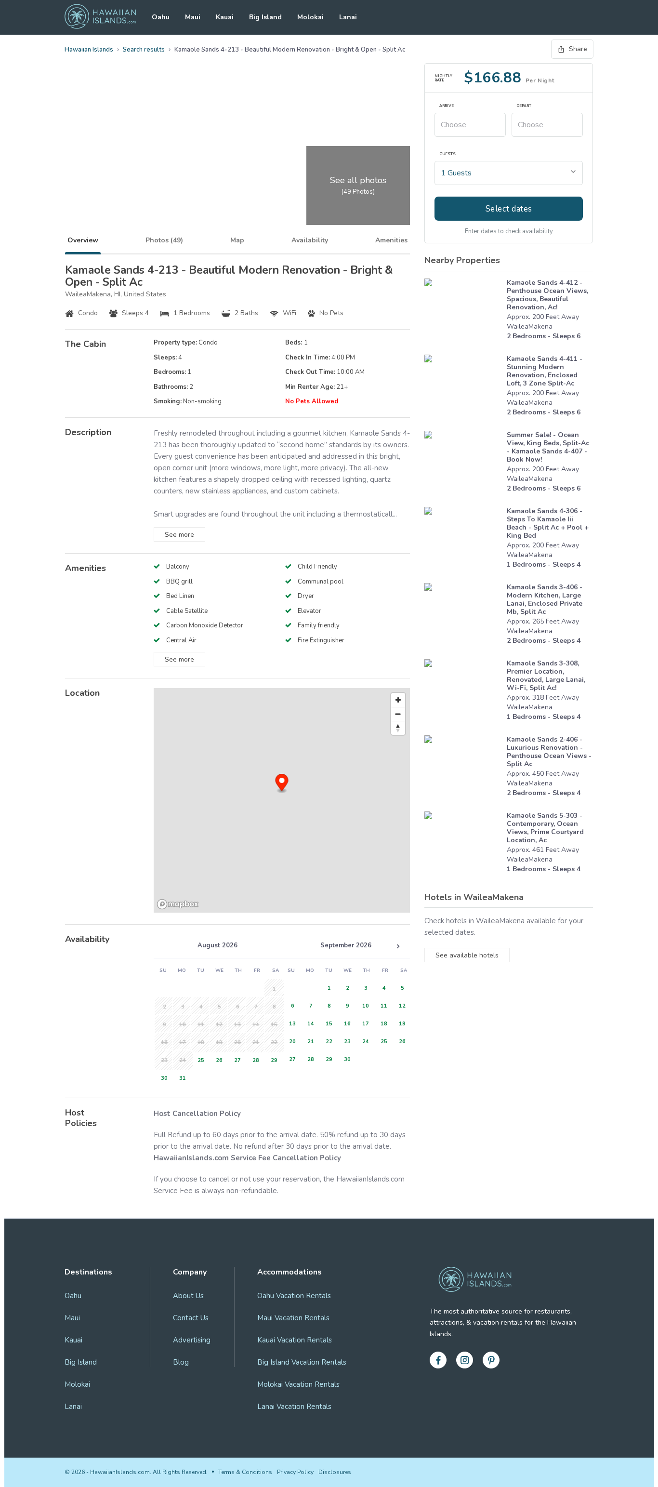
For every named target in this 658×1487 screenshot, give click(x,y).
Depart (523, 106)
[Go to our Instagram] (464, 1360)
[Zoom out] (398, 714)
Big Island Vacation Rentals (301, 1362)
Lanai (348, 17)
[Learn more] (463, 312)
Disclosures (334, 1472)
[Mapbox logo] (178, 904)
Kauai (225, 17)
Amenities (391, 240)
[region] (282, 800)
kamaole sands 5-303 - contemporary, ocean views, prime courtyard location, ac (545, 827)
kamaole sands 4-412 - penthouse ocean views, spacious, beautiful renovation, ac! (547, 295)
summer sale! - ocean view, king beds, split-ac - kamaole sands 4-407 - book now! (548, 447)
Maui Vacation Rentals (293, 1318)
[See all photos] (184, 144)
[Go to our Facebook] (438, 1360)
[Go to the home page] (100, 17)
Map (237, 240)
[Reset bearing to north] (398, 728)
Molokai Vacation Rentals (298, 1384)
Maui (192, 17)
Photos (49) (164, 240)
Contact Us (191, 1318)
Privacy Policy (295, 1472)
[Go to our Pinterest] (491, 1360)
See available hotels (467, 955)
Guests (447, 154)
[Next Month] (398, 946)
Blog (181, 1362)
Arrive (446, 106)
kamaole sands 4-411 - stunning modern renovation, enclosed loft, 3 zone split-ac (544, 371)
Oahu (161, 17)
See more (179, 534)
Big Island (265, 17)
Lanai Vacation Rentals (294, 1406)
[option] (199, 1059)
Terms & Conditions (245, 1472)
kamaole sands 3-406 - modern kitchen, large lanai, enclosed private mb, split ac (544, 599)
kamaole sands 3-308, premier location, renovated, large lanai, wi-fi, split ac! (546, 675)
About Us (188, 1296)
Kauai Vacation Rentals (294, 1340)
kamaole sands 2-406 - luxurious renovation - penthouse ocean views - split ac (549, 751)
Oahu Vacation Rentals (294, 1296)
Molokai (310, 17)
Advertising (192, 1340)
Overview (82, 240)
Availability (309, 240)
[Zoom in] (398, 700)
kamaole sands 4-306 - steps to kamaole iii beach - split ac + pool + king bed (548, 523)
